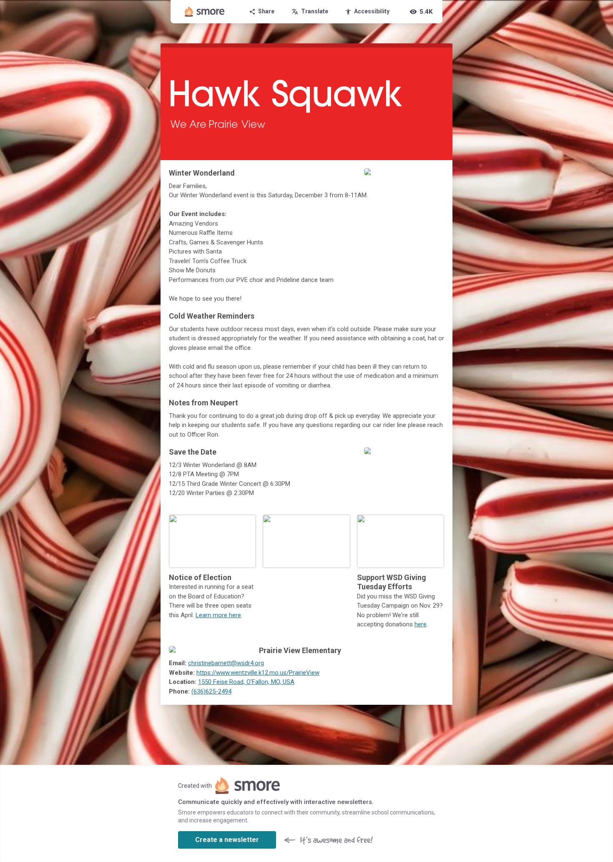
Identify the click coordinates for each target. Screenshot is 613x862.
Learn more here (218, 615)
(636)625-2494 (211, 691)
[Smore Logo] (205, 11)
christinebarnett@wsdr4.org (226, 663)
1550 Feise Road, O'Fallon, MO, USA (246, 682)
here (421, 624)
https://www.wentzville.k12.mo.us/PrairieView (257, 672)
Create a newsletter (227, 840)
